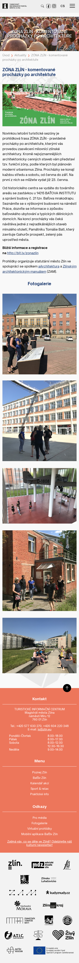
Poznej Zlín (39, 772)
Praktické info (39, 794)
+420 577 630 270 (29, 726)
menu (72, 6)
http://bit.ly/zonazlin (22, 253)
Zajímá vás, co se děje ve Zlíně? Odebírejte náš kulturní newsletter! (39, 843)
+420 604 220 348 (56, 726)
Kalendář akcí (39, 783)
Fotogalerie (39, 823)
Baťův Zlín (39, 777)
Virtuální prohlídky (39, 828)
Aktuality (20, 55)
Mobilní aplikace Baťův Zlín (39, 834)
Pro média (40, 817)
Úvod (6, 55)
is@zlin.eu (44, 729)
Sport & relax (40, 788)
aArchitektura (48, 266)
